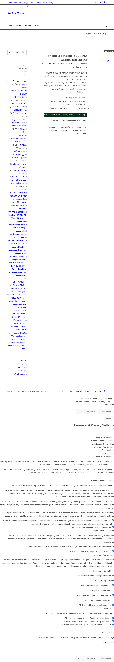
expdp (24, 297)
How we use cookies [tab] (105, 437)
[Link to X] (95, 2)
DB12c (13, 297)
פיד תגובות (22, 370)
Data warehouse (20, 294)
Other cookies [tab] (108, 450)
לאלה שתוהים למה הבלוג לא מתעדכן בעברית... (19, 141)
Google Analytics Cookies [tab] (103, 443)
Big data (16, 285)
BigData (23, 285)
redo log (18, 336)
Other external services (104, 554)
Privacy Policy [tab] (108, 453)
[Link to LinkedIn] (100, 2)
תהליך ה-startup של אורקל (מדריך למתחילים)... (18, 167)
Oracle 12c (16, 317)
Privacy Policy (108, 632)
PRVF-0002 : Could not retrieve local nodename (18, 179)
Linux (16, 304)
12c (18, 282)
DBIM (18, 297)
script (14, 339)
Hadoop (18, 301)
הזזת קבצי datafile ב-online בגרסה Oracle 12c (67, 57)
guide (11, 301)
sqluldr (24, 339)
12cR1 (23, 282)
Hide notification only (86, 411)
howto (24, 301)
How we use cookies (105, 456)
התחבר (23, 364)
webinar (23, 342)
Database (18, 288)
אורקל (20, 345)
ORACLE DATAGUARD (17, 329)
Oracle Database (20, 323)
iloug (12, 304)
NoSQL (24, 310)
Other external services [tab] (104, 446)
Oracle (62, 64)
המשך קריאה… (79, 133)
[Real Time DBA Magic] (18, 13)
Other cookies (108, 608)
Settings (108, 418)
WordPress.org (20, 374)
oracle (18, 313)
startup (12, 342)
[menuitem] (10, 25)
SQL (18, 339)
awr (10, 285)
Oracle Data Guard (19, 326)
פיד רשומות (22, 367)
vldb (17, 342)
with (25, 345)
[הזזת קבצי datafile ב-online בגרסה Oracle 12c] (108, 61)
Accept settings (105, 411)
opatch (12, 313)
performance (15, 333)
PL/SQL (23, 333)
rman (24, 336)
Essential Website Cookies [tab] (102, 440)
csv (12, 288)
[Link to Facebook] (104, 2)
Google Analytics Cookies (103, 530)
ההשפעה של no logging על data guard (20, 154)
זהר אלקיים (50, 64)
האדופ (15, 345)
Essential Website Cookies (102, 480)
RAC (13, 336)
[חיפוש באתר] (105, 25)
